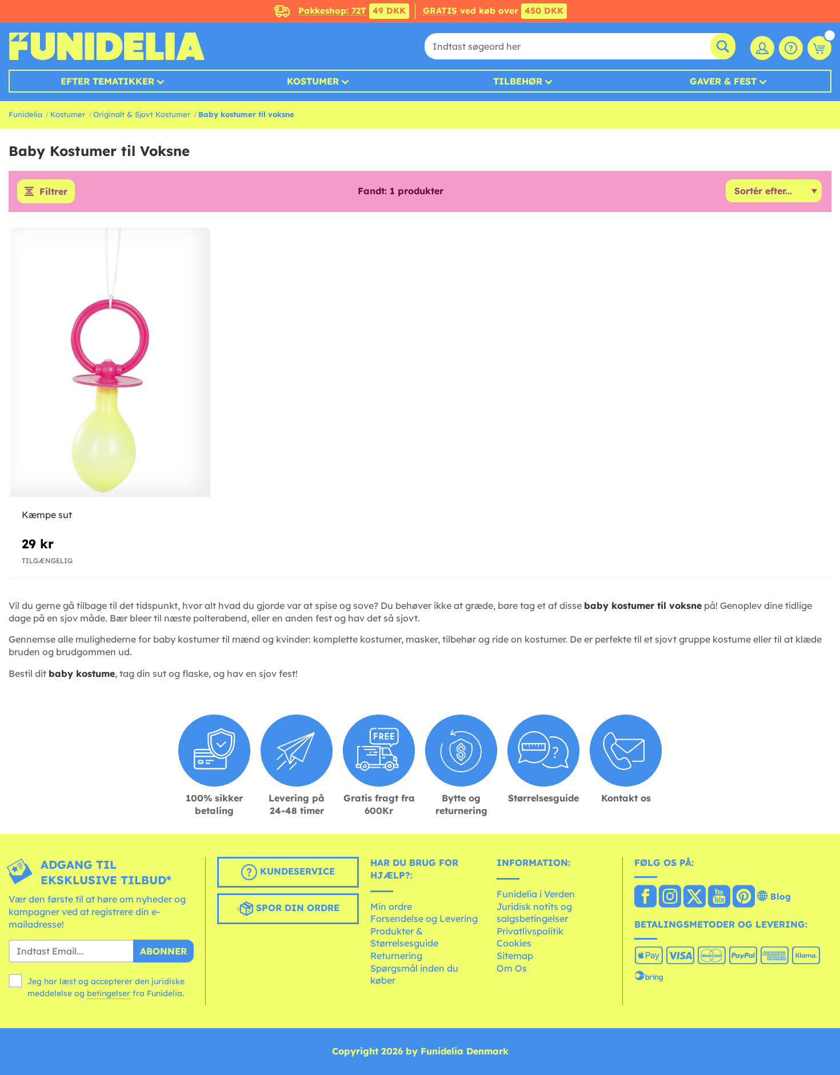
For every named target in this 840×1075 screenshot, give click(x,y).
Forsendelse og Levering (424, 918)
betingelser (108, 993)
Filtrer (53, 191)
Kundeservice (296, 871)
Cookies (514, 943)
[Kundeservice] (791, 48)
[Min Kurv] (819, 48)
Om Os (512, 968)
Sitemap (515, 955)
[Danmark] (645, 897)
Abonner (163, 951)
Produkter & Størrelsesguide (404, 937)
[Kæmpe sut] (110, 362)
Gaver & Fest (723, 81)
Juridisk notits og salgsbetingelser (534, 913)
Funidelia (25, 114)
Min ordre (391, 906)
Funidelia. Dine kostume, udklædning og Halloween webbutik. (107, 46)
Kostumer (313, 81)
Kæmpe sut (47, 514)
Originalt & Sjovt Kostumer (141, 114)
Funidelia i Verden (536, 894)
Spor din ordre (296, 908)
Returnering (396, 955)
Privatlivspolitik (530, 931)
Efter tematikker (107, 81)
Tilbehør (517, 81)
